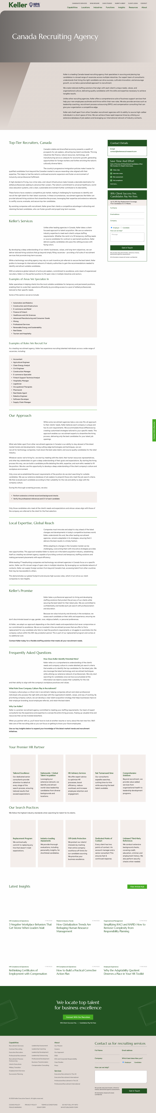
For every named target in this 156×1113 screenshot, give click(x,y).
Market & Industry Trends (64, 921)
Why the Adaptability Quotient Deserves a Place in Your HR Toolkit (124, 972)
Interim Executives (15, 1064)
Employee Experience (111, 967)
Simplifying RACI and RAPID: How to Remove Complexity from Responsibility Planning (124, 928)
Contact (144, 3)
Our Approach (59, 1052)
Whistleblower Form (69, 1107)
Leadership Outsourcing (40, 1055)
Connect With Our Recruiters (78, 1017)
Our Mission (58, 1046)
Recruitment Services (16, 1046)
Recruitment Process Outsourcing (16, 1060)
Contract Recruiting (15, 1049)
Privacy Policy (31, 1105)
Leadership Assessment (40, 1046)
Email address (114, 214)
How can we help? (116, 231)
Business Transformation (40, 1062)
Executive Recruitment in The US (65, 1074)
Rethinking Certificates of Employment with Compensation (28, 972)
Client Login (133, 3)
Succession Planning (16, 1074)
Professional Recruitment (17, 1056)
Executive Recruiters (16, 1052)
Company (113, 220)
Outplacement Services (17, 1071)
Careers (57, 1049)
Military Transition (15, 1067)
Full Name (113, 208)
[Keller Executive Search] (25, 4)
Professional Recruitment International (67, 1084)
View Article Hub (137, 887)
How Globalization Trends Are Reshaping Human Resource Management (73, 928)
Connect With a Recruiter (154, 430)
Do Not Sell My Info (70, 1105)
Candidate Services (79, 3)
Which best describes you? (132, 1058)
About (144, 7)
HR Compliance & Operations (19, 921)
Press (56, 1065)
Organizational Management (113, 921)
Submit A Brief (120, 3)
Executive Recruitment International (66, 1077)
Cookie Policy (14, 1105)
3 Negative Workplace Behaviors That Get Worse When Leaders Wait (30, 926)
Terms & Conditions (49, 1105)
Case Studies (107, 3)
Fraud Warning (15, 1107)
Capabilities (14, 1043)
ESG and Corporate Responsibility (65, 1059)
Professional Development (40, 1059)
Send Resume (94, 3)
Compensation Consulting (40, 1065)
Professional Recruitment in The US (66, 1081)
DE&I (56, 1056)
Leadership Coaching (39, 1049)
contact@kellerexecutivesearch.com (123, 151)
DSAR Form (41, 1107)
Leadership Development (40, 1052)
